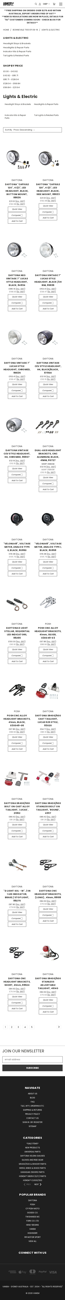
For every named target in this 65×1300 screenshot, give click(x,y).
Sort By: (8, 129)
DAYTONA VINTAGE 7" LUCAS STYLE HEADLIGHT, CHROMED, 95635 (17, 367)
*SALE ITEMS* (32, 1143)
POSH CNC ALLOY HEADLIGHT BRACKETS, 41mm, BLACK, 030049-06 (16, 720)
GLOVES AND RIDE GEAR (32, 1160)
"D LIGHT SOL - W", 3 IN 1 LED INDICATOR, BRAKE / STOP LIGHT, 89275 (16, 895)
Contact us (32, 1118)
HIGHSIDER (32, 1233)
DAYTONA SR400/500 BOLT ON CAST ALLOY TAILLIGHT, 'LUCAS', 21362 (17, 808)
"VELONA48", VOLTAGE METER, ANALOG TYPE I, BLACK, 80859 (48, 547)
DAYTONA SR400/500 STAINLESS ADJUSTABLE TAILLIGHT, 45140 (48, 983)
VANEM (32, 1229)
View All (32, 1241)
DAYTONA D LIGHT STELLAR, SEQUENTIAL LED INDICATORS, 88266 (17, 632)
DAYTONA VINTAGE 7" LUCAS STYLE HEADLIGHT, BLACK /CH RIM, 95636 (48, 280)
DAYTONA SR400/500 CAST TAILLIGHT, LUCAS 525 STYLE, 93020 (48, 720)
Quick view (17, 209)
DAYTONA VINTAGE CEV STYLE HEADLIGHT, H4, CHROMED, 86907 (17, 454)
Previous (5, 1297)
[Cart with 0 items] (54, 4)
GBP (45, 3)
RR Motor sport (32, 1237)
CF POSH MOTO (32, 1208)
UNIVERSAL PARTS (32, 1151)
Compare (16, 215)
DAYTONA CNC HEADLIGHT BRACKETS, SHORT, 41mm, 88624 (16, 982)
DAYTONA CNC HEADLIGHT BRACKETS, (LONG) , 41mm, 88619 (48, 894)
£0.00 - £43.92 (10, 71)
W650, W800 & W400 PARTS (32, 1168)
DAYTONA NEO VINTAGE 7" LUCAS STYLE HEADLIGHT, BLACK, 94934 (17, 280)
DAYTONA (32, 1200)
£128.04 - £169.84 (11, 83)
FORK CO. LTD (32, 1220)
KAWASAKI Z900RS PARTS (32, 1172)
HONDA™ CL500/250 (32, 1180)
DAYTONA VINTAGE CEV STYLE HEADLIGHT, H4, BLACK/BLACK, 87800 (48, 367)
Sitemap (32, 1126)
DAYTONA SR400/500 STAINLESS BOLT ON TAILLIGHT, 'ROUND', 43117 (48, 808)
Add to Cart (17, 221)
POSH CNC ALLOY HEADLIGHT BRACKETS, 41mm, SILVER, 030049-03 (48, 632)
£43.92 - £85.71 (10, 75)
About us (32, 1093)
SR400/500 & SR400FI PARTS (32, 1164)
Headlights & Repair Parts (16, 47)
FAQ (32, 1101)
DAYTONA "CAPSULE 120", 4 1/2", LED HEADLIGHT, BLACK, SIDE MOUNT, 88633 (48, 189)
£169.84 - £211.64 (11, 87)
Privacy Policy (32, 1114)
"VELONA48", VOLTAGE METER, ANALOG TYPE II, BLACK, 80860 (17, 547)
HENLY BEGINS (32, 1225)
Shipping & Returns (32, 1110)
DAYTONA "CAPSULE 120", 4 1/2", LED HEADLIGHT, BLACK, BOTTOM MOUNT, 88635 (17, 191)
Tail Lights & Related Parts (16, 55)
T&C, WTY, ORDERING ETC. (32, 1106)
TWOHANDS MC (32, 1216)
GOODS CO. (32, 1212)
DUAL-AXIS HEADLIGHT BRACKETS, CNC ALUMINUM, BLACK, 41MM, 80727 (48, 455)
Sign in (26, 1122)
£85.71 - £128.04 (11, 79)
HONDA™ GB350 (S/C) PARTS (32, 1176)
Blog (32, 1097)
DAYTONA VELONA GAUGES (32, 1155)
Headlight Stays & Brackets (17, 43)
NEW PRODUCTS (32, 1147)
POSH (32, 1204)
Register (38, 1122)
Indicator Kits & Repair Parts (17, 51)
